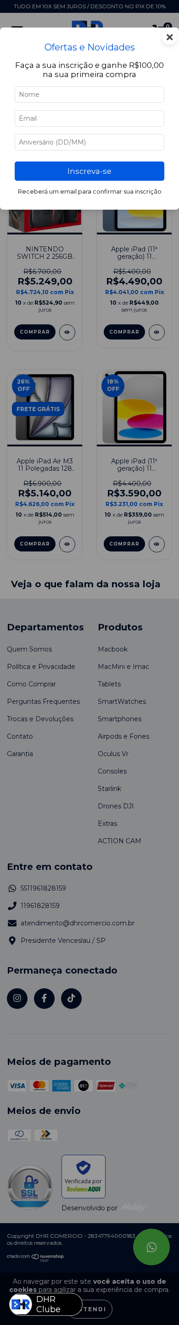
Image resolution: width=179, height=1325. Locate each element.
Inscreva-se (89, 171)
